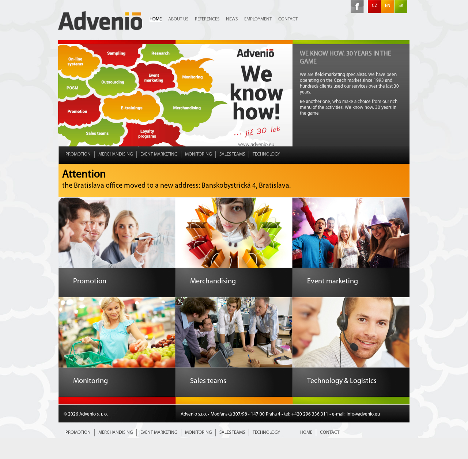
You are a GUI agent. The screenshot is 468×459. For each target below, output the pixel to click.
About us (178, 19)
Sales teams (232, 154)
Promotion (78, 154)
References (207, 19)
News (232, 19)
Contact (288, 19)
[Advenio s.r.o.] (100, 28)
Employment (258, 19)
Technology (266, 154)
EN (387, 5)
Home (156, 19)
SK (401, 5)
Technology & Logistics (342, 381)
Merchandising (115, 154)
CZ (374, 5)
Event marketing (158, 154)
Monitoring (198, 154)
